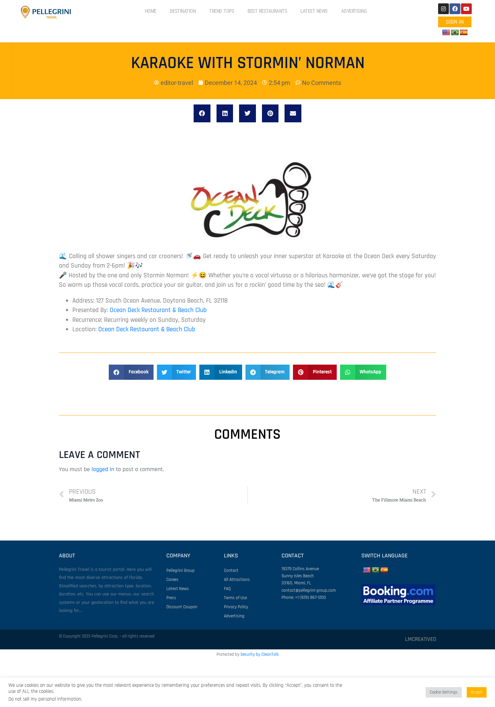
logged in (103, 469)
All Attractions (237, 579)
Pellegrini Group (180, 570)
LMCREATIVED (420, 639)
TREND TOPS (221, 11)
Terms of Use (235, 598)
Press (171, 598)
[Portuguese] (455, 32)
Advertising (234, 616)
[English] (446, 32)
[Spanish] (464, 32)
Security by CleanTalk (259, 654)
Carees (172, 579)
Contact (231, 570)
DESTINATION (183, 11)
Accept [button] (477, 692)
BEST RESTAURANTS (267, 11)
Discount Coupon (181, 607)
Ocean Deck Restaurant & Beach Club (158, 310)
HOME (150, 11)
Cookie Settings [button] (444, 692)
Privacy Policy (236, 607)
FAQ (227, 588)
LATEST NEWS (314, 11)
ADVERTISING (354, 11)
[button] (202, 113)
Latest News (177, 588)
